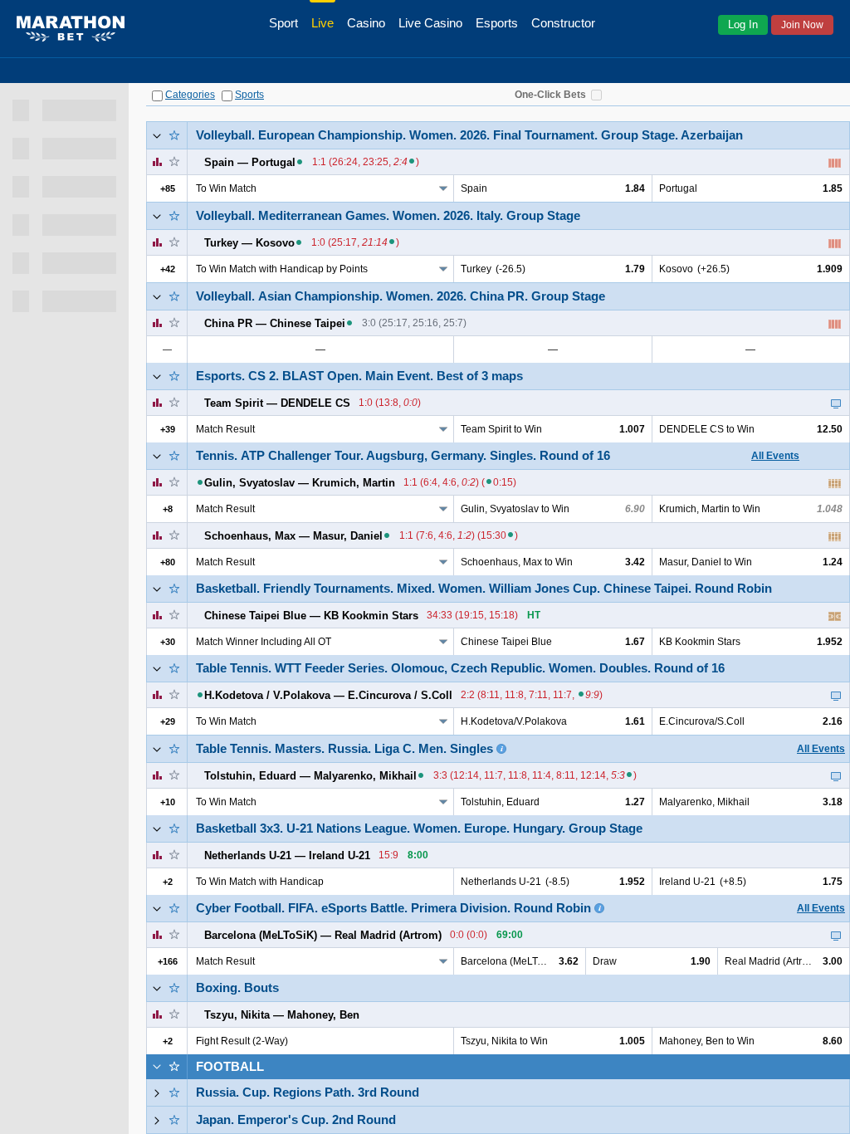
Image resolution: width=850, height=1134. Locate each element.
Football (230, 1066)
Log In (743, 24)
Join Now (802, 25)
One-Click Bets (550, 94)
